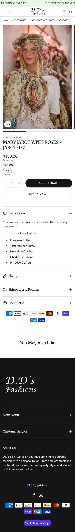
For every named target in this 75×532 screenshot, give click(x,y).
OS (7, 171)
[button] (4, 11)
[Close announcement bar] (71, 2)
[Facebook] (34, 495)
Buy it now (37, 194)
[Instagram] (41, 495)
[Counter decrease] (6, 183)
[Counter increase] (19, 183)
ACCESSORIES (19, 20)
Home (6, 20)
